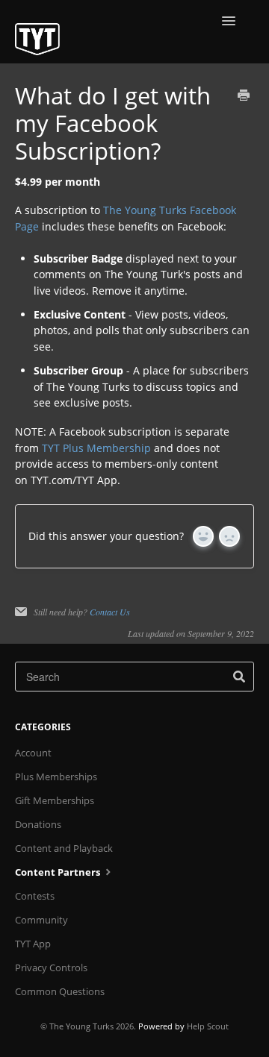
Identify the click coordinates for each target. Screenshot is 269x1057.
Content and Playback (64, 848)
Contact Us (110, 612)
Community (41, 919)
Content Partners (58, 872)
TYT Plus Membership (96, 448)
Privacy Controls (51, 967)
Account (33, 752)
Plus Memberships (56, 776)
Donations (38, 824)
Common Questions (60, 991)
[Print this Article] (244, 96)
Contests (35, 896)
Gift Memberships (54, 800)
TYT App (33, 943)
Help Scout (208, 1026)
